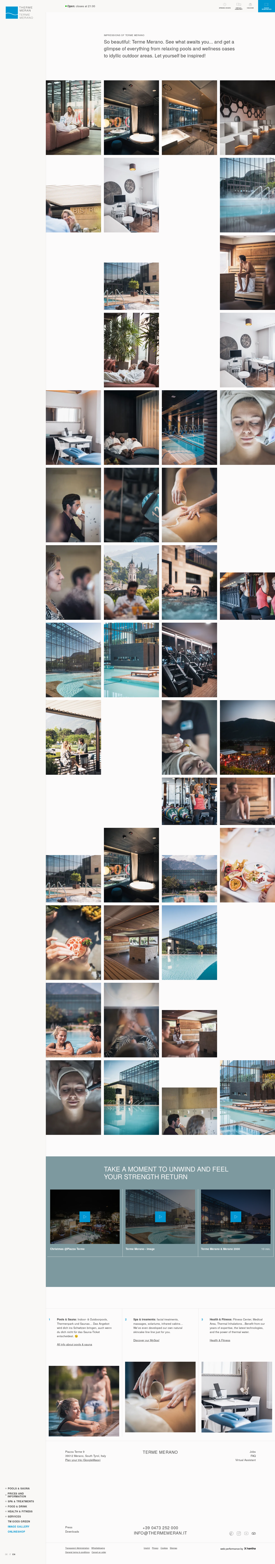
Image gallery (18, 1526)
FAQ (253, 1456)
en (13, 1554)
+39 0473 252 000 (160, 1527)
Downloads (72, 1531)
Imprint (147, 1548)
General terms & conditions (77, 1552)
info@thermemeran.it (160, 1532)
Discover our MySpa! (146, 1340)
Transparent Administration (77, 1548)
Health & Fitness (220, 1340)
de (6, 1554)
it (10, 1554)
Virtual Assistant (245, 1460)
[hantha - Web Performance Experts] (250, 1548)
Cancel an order (99, 1552)
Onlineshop (16, 1531)
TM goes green (19, 1521)
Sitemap (173, 1548)
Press (68, 1527)
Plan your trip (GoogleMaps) (83, 1460)
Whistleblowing (98, 1548)
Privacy (155, 1548)
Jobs (253, 1452)
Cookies (164, 1548)
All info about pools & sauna (74, 1344)
